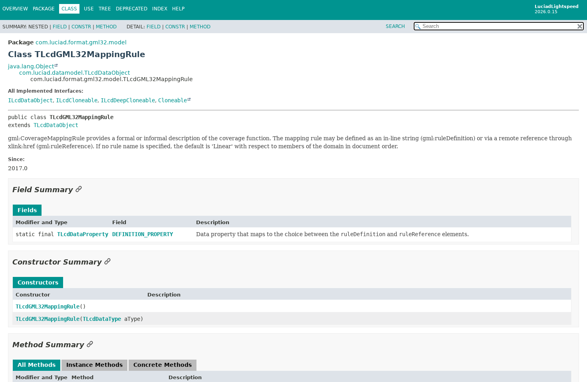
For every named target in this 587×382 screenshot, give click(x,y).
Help (178, 9)
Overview (15, 9)
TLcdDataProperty (82, 234)
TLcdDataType (102, 319)
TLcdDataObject (56, 125)
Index (159, 9)
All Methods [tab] (37, 365)
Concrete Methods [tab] (162, 365)
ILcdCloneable (76, 100)
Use (89, 9)
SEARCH (395, 26)
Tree (105, 9)
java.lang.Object (31, 66)
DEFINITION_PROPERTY (142, 234)
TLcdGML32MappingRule (47, 306)
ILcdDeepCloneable (128, 100)
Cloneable (172, 100)
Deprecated (131, 9)
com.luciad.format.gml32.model (81, 42)
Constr (81, 27)
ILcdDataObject (30, 100)
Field (60, 27)
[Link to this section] (78, 189)
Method (106, 27)
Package (44, 9)
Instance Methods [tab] (94, 365)
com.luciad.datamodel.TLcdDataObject (74, 73)
